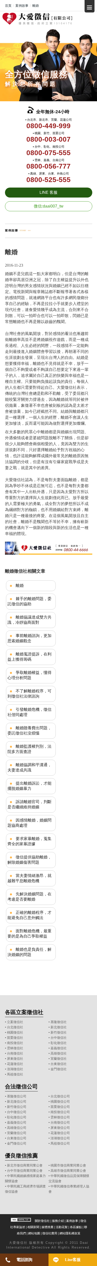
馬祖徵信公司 (60, 1143)
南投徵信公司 (60, 1112)
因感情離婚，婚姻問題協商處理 (29, 823)
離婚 (20, 585)
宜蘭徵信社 (58, 1058)
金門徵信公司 (16, 1143)
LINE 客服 (48, 192)
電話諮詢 (24, 1260)
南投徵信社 (15, 1043)
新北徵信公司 (16, 1101)
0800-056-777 (48, 166)
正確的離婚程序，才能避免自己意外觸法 (29, 915)
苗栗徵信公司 (60, 1107)
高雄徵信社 (58, 1053)
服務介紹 (58, 1221)
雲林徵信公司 (60, 1117)
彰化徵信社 (58, 1043)
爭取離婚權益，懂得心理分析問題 (29, 675)
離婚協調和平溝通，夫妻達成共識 (29, 767)
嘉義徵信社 (58, 1048)
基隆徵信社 (58, 1022)
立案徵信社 (15, 1022)
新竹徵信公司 (16, 1107)
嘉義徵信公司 (16, 1122)
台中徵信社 (58, 1038)
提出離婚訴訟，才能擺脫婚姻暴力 (29, 786)
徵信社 (22, 1243)
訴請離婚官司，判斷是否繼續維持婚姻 (29, 804)
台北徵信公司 (60, 1096)
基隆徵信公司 (16, 1096)
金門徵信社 (58, 1069)
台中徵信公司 (16, 1112)
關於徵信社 (42, 1221)
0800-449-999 (48, 126)
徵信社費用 (49, 1233)
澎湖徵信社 (15, 1069)
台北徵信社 (15, 1027)
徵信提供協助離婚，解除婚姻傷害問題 (29, 859)
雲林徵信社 (15, 1048)
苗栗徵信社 (15, 1038)
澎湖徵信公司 (60, 1138)
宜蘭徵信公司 (16, 1133)
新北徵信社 (58, 1027)
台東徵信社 (58, 1064)
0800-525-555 (48, 180)
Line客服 (73, 1260)
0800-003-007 (48, 139)
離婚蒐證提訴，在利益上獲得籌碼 (29, 656)
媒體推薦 (47, 1227)
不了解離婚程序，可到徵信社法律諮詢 (29, 693)
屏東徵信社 (15, 1058)
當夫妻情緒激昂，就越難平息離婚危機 (29, 878)
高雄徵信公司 (16, 1128)
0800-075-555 (48, 153)
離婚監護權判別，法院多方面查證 (29, 749)
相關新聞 (33, 1227)
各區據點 (76, 1227)
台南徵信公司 (60, 1122)
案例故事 (72, 1221)
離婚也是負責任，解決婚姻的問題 (29, 952)
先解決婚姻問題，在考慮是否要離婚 (29, 896)
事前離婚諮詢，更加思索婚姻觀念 (29, 638)
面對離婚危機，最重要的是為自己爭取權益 (29, 933)
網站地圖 (34, 1233)
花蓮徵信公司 (60, 1133)
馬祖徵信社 (15, 1074)
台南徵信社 (15, 1053)
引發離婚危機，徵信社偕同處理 (29, 712)
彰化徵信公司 (16, 1117)
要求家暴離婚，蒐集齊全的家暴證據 (29, 841)
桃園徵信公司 (60, 1101)
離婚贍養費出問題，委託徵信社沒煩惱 (29, 730)
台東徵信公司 (16, 1138)
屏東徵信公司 (60, 1128)
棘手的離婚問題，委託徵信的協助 (29, 601)
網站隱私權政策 (69, 1233)
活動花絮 (62, 1227)
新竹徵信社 (58, 1032)
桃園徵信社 (15, 1032)
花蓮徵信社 (15, 1064)
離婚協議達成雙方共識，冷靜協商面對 (29, 620)
